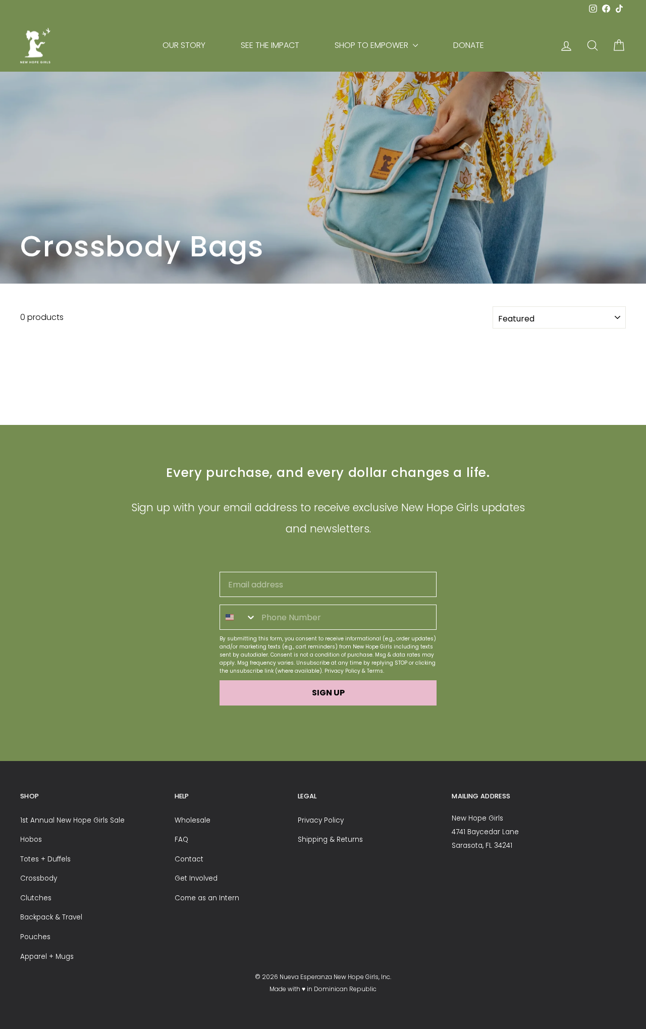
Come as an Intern (207, 898)
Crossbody (38, 878)
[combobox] (238, 617)
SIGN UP (328, 692)
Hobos (31, 839)
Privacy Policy (342, 671)
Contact (189, 859)
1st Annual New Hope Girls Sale (72, 820)
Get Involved (196, 878)
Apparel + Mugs (47, 956)
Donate (468, 45)
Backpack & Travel (51, 917)
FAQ (181, 839)
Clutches (35, 898)
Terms (375, 671)
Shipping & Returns (330, 839)
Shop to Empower (372, 45)
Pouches (35, 937)
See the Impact (270, 45)
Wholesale (192, 820)
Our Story (184, 45)
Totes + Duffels (45, 859)
